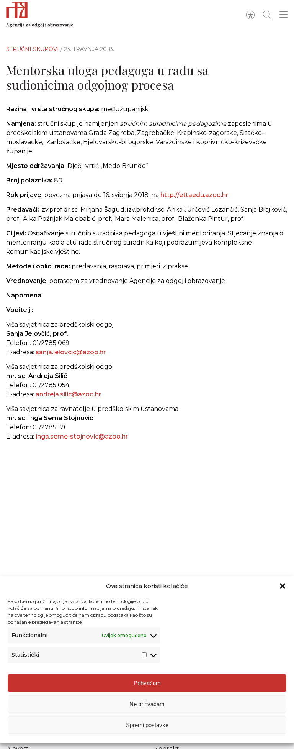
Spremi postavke (147, 725)
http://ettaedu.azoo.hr (194, 195)
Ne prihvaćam (147, 704)
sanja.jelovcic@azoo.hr (71, 352)
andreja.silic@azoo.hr (68, 394)
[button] (282, 586)
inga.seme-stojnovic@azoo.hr (82, 436)
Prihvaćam (147, 683)
